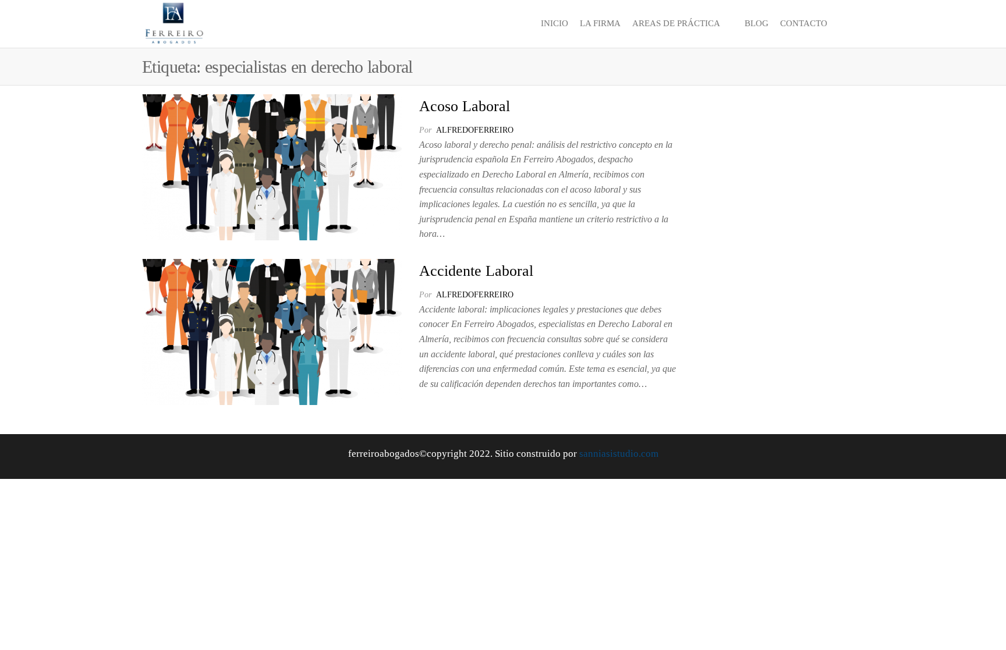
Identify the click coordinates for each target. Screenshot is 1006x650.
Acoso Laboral (464, 106)
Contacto (803, 23)
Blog (756, 23)
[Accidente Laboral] (272, 330)
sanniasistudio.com (618, 453)
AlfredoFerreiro (474, 130)
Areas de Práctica (676, 23)
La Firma (600, 23)
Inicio (554, 23)
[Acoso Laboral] (272, 166)
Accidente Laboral (476, 270)
